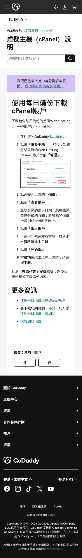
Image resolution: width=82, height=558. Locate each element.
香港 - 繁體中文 (15, 479)
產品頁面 (56, 136)
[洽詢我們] (56, 7)
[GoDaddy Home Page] (21, 460)
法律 (22, 506)
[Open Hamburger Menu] (5, 7)
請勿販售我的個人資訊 (41, 515)
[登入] (65, 7)
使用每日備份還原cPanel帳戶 (42, 300)
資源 (6, 410)
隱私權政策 (39, 506)
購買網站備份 (30, 321)
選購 (6, 444)
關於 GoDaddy (14, 388)
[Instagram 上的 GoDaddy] (17, 491)
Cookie (58, 506)
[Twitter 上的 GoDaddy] (39, 491)
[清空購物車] (74, 7)
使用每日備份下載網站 (37, 313)
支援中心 (10, 399)
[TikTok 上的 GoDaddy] (28, 491)
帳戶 (6, 433)
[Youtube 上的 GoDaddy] (50, 491)
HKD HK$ (65, 479)
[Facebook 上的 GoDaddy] (6, 491)
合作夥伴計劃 (13, 422)
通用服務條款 (52, 548)
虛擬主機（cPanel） (39, 30)
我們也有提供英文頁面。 (44, 86)
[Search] (70, 58)
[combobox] (36, 58)
